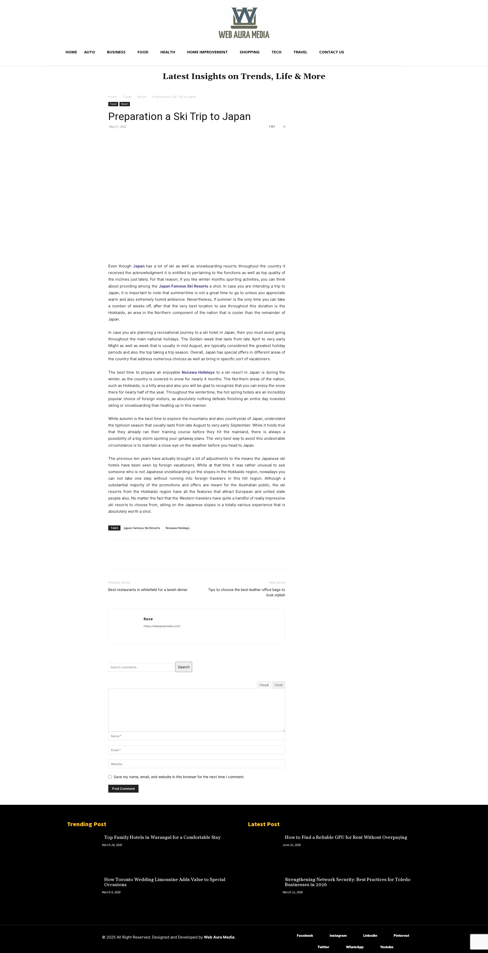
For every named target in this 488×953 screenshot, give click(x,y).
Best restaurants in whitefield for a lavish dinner (148, 589)
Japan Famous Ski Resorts (142, 528)
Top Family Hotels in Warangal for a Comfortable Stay (162, 837)
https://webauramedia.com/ (162, 626)
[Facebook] (113, 138)
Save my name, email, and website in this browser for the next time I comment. (179, 777)
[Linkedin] (355, 935)
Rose (148, 618)
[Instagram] (322, 935)
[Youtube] (372, 947)
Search (184, 667)
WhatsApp (354, 947)
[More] (160, 138)
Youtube (386, 947)
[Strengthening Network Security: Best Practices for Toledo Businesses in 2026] (265, 891)
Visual (264, 685)
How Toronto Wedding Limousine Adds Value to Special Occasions (164, 882)
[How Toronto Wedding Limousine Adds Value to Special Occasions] (84, 891)
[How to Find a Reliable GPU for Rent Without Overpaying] (265, 848)
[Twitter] (125, 138)
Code (278, 685)
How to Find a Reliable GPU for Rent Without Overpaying (346, 837)
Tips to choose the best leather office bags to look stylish (246, 592)
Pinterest (401, 935)
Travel (127, 97)
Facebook (305, 935)
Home (112, 97)
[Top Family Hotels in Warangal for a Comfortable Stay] (84, 848)
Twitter (323, 947)
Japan (139, 266)
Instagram (338, 935)
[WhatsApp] (148, 138)
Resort (142, 97)
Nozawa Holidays (178, 528)
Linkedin (370, 935)
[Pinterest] (137, 138)
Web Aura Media (219, 937)
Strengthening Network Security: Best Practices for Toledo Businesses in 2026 (347, 882)
